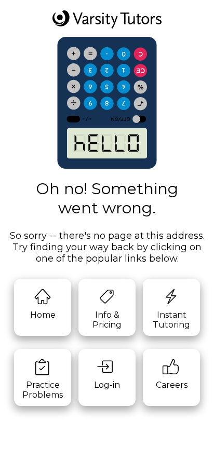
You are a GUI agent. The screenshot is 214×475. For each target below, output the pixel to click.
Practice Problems (42, 390)
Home (43, 315)
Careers (172, 385)
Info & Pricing (107, 320)
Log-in (107, 385)
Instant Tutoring (171, 320)
